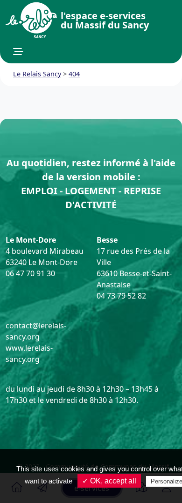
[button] (18, 52)
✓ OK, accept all (109, 481)
